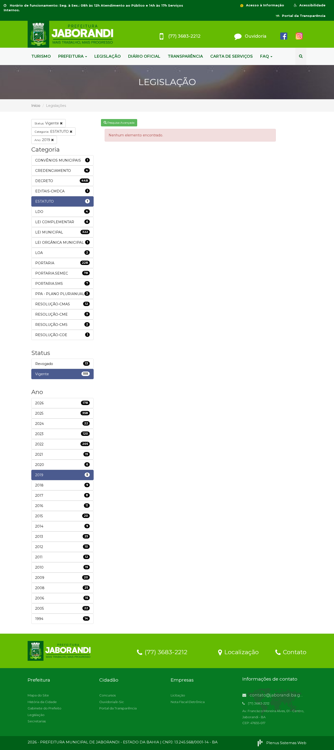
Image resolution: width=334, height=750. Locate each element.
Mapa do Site (38, 695)
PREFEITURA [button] (71, 56)
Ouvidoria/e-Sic (111, 702)
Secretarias (37, 721)
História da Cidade (42, 702)
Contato (293, 651)
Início (35, 105)
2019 (42, 140)
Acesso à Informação (264, 5)
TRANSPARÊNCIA (185, 56)
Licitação (178, 695)
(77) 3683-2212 (165, 651)
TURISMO (41, 56)
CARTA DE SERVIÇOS (231, 56)
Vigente (47, 123)
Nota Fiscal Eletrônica (188, 702)
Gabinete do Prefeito (44, 708)
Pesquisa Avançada (120, 122)
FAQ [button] (265, 56)
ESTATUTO (52, 131)
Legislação (36, 715)
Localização (241, 651)
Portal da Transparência (303, 16)
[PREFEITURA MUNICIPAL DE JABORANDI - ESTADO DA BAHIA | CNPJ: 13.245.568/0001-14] (72, 34)
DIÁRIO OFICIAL (144, 56)
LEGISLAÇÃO (107, 56)
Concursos (107, 695)
